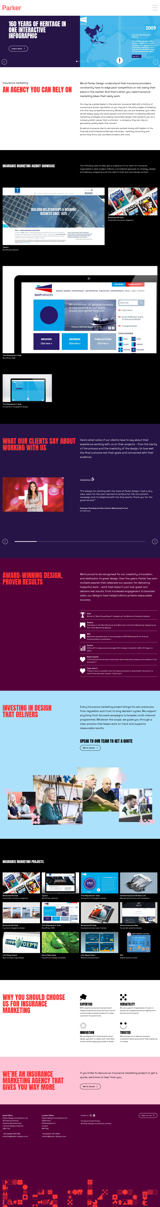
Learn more (17, 45)
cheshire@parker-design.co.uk (15, 1136)
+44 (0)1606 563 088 (11, 1134)
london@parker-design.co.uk (54, 1136)
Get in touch (89, 748)
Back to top (147, 1115)
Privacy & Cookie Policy (90, 1121)
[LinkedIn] (94, 1115)
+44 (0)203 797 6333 (51, 1134)
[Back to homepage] (12, 7)
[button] (76, 61)
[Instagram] (91, 1115)
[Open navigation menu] (154, 7)
